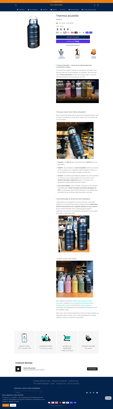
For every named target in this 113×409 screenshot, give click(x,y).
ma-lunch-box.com (58, 405)
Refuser (13, 405)
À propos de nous (61, 383)
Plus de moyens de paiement (73, 45)
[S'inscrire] (40, 392)
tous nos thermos (86, 305)
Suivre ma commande (73, 383)
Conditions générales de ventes (42, 381)
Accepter (6, 405)
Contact (52, 383)
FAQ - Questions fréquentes (41, 383)
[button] (16, 5)
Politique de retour (73, 381)
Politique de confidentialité (59, 381)
